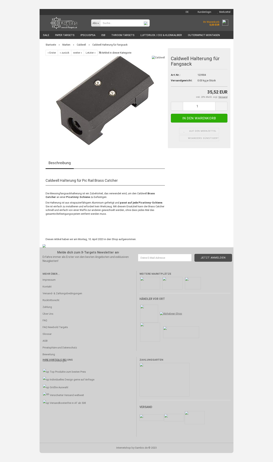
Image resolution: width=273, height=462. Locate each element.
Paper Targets (65, 35)
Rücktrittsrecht (51, 300)
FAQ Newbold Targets (55, 327)
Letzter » (91, 52)
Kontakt (47, 286)
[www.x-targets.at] (64, 23)
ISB (103, 35)
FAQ (45, 320)
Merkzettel (224, 12)
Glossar (47, 333)
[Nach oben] (262, 456)
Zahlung (47, 306)
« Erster (52, 52)
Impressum (49, 279)
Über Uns (48, 313)
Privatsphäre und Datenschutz (60, 347)
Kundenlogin (203, 12)
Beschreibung (60, 163)
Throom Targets (123, 35)
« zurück (64, 52)
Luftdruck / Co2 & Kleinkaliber (161, 35)
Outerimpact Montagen (204, 35)
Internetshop (123, 447)
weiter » (77, 52)
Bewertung (49, 354)
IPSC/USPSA (88, 35)
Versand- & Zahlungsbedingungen (62, 293)
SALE (46, 35)
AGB (45, 340)
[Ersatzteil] (105, 100)
